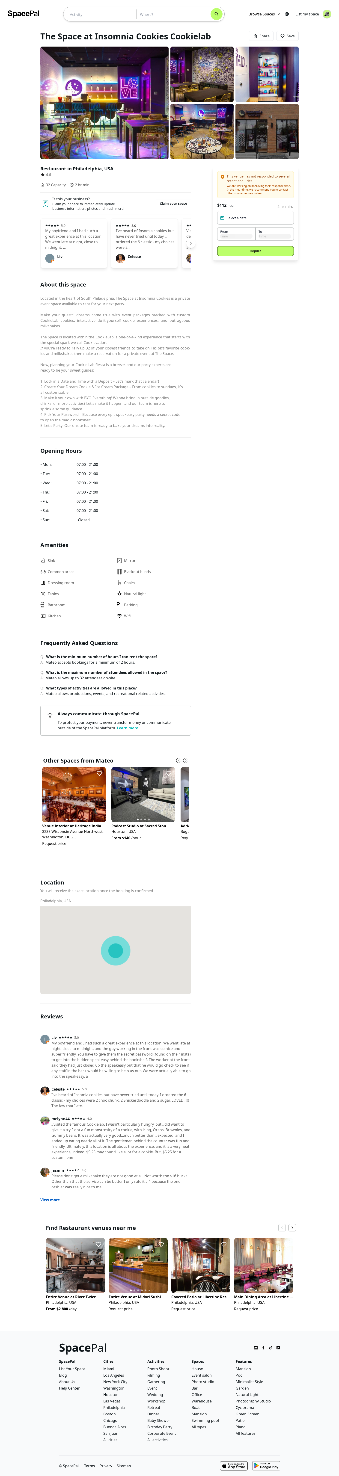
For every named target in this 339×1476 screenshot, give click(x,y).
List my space (307, 14)
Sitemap (124, 1465)
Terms (89, 1465)
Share (264, 35)
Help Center (69, 1388)
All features (246, 1433)
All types (199, 1426)
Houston (111, 1394)
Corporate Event (161, 1433)
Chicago (110, 1420)
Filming (153, 1375)
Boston (109, 1414)
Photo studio (203, 1381)
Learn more (127, 728)
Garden (242, 1388)
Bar (195, 1388)
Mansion (199, 1414)
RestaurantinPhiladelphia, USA (76, 169)
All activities (157, 1439)
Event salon (202, 1375)
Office (197, 1394)
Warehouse (202, 1401)
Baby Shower (158, 1420)
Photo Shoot (158, 1368)
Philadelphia (114, 1407)
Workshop (156, 1401)
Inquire (255, 251)
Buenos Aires (114, 1426)
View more (50, 1199)
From (224, 231)
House (197, 1368)
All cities (110, 1439)
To (260, 231)
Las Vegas (112, 1401)
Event (152, 1388)
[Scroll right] (191, 243)
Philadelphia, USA (55, 900)
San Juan (110, 1433)
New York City (115, 1381)
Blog (63, 1375)
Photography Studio (253, 1401)
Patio (240, 1420)
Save (291, 35)
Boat (196, 1407)
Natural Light (247, 1394)
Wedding (155, 1394)
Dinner (153, 1414)
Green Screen (247, 1414)
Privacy (106, 1465)
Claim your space (173, 203)
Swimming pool (205, 1420)
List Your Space (72, 1368)
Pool (240, 1375)
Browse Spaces (262, 14)
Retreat (153, 1407)
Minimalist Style (249, 1381)
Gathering (156, 1381)
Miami (108, 1368)
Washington (114, 1388)
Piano (241, 1426)
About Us (67, 1381)
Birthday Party (159, 1426)
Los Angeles (113, 1375)
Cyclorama (245, 1407)
